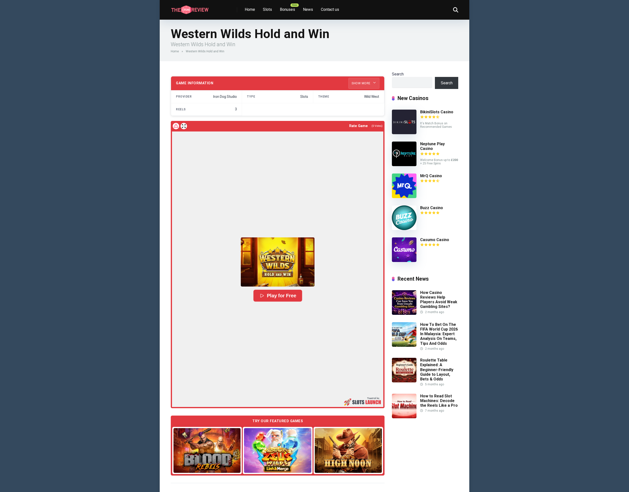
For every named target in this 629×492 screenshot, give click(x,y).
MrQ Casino (431, 176)
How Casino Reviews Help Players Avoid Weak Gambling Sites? (438, 299)
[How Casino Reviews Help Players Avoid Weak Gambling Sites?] (404, 313)
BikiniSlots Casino (436, 112)
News (308, 9)
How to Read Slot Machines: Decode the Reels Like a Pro (439, 401)
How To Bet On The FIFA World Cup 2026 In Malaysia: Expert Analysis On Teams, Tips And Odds (439, 334)
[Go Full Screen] (184, 126)
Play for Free (281, 295)
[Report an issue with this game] (176, 126)
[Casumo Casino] (404, 260)
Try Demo (207, 450)
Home (250, 9)
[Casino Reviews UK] (190, 8)
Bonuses (287, 9)
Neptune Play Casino (432, 146)
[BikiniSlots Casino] (404, 132)
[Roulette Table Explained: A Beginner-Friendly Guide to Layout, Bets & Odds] (404, 381)
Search (398, 74)
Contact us (330, 9)
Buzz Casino (431, 207)
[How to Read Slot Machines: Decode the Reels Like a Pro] (404, 417)
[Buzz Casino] (404, 228)
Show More (361, 83)
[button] (277, 262)
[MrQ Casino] (404, 196)
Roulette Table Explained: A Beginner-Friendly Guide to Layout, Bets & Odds (436, 369)
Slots (267, 9)
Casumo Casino (434, 239)
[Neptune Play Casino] (404, 164)
